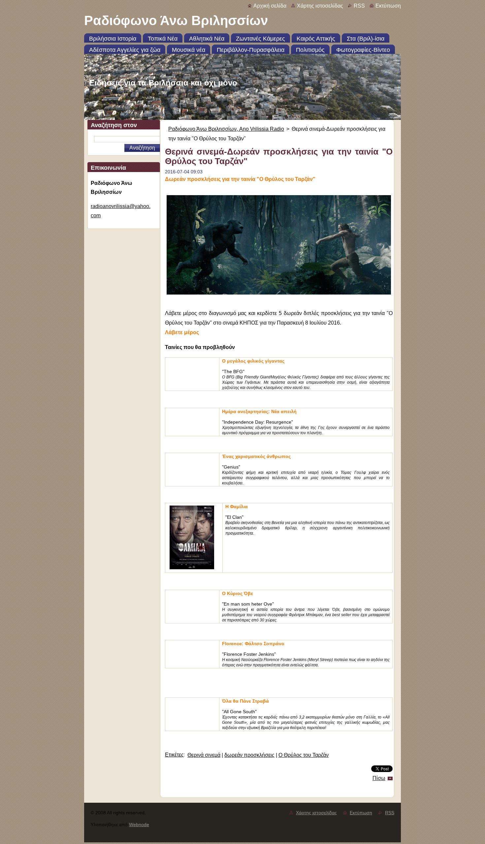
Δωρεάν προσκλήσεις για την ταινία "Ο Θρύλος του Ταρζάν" (240, 179)
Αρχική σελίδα (269, 6)
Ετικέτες (174, 754)
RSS (359, 6)
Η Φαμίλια (236, 506)
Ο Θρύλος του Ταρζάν (303, 755)
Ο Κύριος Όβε (237, 593)
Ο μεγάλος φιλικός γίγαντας (253, 361)
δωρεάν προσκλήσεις (249, 755)
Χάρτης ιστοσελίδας (320, 6)
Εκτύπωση (388, 6)
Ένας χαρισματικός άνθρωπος (256, 456)
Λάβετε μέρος (182, 332)
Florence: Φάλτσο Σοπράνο (253, 643)
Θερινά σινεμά (203, 755)
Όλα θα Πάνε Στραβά (245, 701)
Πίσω (378, 778)
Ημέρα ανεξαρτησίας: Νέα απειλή (259, 411)
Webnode (139, 824)
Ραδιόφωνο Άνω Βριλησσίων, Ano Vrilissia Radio (226, 129)
